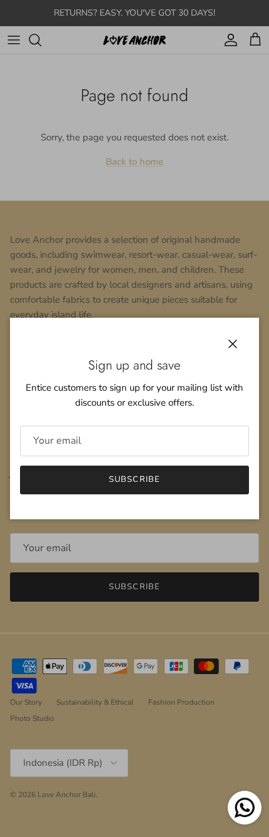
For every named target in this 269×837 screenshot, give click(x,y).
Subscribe (134, 479)
